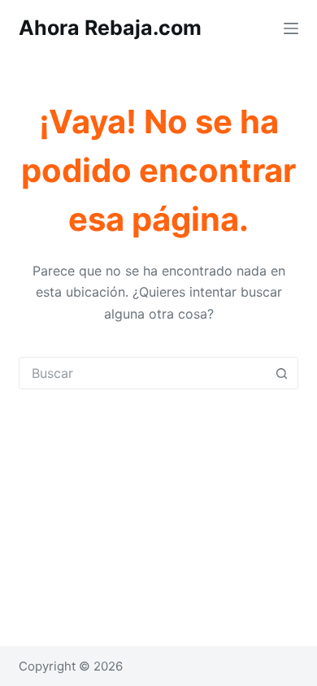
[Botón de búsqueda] (282, 373)
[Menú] (291, 28)
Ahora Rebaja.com (110, 27)
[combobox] (143, 373)
